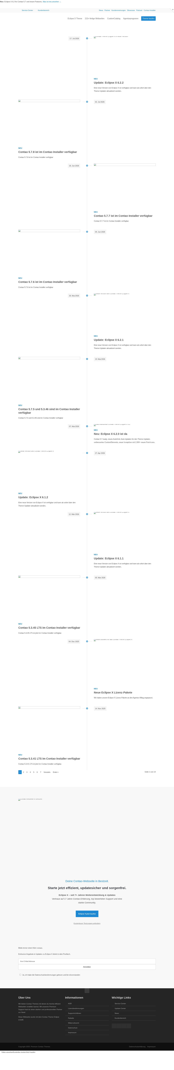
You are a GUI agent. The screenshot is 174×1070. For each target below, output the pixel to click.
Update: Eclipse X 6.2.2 (109, 82)
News (101, 10)
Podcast (139, 10)
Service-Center (27, 10)
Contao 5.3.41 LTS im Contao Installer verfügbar (49, 758)
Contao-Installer (150, 10)
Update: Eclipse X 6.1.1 (109, 558)
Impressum (72, 1032)
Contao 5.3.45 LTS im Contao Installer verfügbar (49, 627)
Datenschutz (72, 1028)
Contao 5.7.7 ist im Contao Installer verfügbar (123, 215)
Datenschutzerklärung (137, 1047)
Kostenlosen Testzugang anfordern (87, 923)
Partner (107, 10)
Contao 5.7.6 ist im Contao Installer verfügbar (47, 282)
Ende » (55, 772)
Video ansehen (7, 1052)
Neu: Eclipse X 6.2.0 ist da (110, 433)
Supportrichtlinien (74, 1013)
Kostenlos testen (19, 1052)
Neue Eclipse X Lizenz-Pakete (113, 692)
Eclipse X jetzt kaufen (87, 914)
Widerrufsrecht (73, 1023)
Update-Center (120, 1008)
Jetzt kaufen (30, 1052)
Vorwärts (47, 772)
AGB (69, 1003)
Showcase (131, 10)
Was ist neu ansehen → (52, 2)
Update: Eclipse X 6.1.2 (33, 497)
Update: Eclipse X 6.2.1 (109, 339)
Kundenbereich (43, 10)
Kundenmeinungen (119, 10)
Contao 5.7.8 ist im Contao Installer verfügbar (47, 152)
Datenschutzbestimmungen (45, 975)
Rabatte (71, 1018)
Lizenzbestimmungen (76, 1008)
